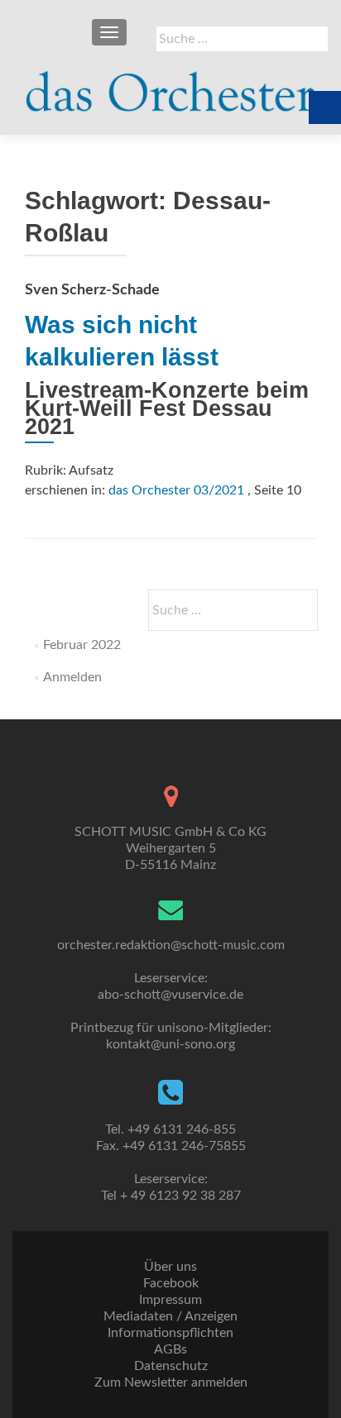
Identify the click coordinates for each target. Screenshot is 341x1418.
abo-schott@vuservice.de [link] (170, 994)
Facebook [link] (171, 1283)
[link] (170, 84)
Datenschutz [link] (171, 1366)
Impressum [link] (170, 1299)
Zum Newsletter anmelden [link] (170, 1382)
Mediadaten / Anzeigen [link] (170, 1316)
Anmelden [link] (72, 677)
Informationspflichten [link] (170, 1332)
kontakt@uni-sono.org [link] (170, 1044)
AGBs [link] (170, 1349)
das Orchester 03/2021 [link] (176, 490)
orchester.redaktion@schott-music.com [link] (171, 945)
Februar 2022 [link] (82, 645)
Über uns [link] (170, 1266)
